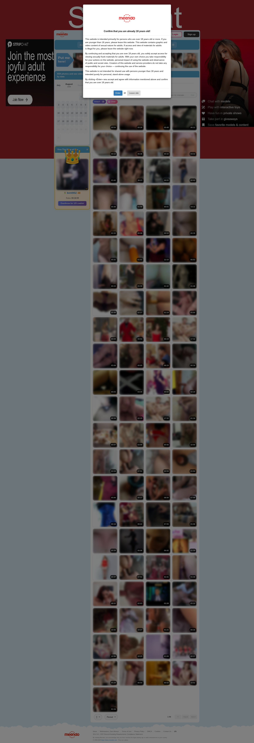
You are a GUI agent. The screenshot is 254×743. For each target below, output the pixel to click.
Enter (118, 93)
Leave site (134, 93)
